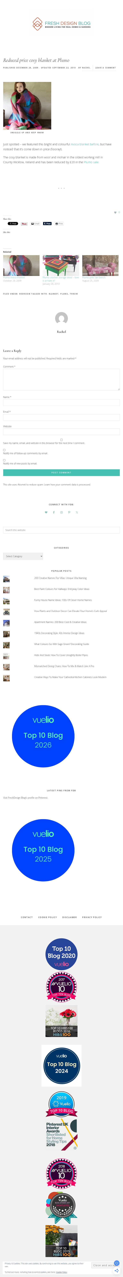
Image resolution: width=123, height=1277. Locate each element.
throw (74, 294)
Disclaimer (69, 917)
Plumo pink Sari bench (93, 277)
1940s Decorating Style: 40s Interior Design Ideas (59, 633)
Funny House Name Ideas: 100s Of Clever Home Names (63, 600)
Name (7, 397)
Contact (27, 917)
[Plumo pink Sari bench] (100, 265)
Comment (9, 366)
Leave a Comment (105, 68)
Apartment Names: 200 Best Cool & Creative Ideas (60, 622)
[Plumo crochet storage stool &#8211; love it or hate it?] (61, 265)
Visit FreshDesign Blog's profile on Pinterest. (25, 797)
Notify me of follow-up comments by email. (25, 453)
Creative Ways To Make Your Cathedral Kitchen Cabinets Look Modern (70, 677)
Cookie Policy (47, 917)
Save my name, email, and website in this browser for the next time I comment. (44, 443)
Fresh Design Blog (61, 22)
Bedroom (24, 294)
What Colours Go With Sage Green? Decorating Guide (61, 644)
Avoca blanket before (85, 144)
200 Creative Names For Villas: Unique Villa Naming (60, 577)
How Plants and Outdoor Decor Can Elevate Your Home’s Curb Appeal (70, 611)
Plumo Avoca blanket (14, 277)
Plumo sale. (91, 162)
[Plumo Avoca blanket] (21, 265)
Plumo (64, 294)
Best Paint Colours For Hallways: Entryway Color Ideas (61, 589)
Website (7, 426)
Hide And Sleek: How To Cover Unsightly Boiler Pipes (61, 655)
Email (7, 411)
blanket (54, 294)
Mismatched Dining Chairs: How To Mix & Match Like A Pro (64, 666)
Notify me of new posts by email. (20, 463)
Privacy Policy (92, 917)
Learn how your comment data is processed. (67, 484)
